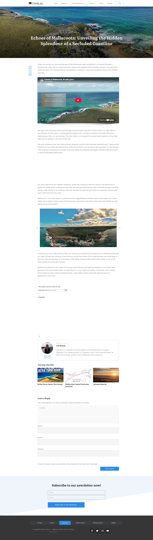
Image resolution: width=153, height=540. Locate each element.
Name (40, 426)
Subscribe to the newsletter (66, 505)
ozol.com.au (53, 532)
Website (41, 449)
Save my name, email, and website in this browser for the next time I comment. (68, 464)
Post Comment (109, 469)
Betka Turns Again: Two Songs (50, 378)
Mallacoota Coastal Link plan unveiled (78, 378)
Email (40, 437)
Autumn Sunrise (106, 378)
